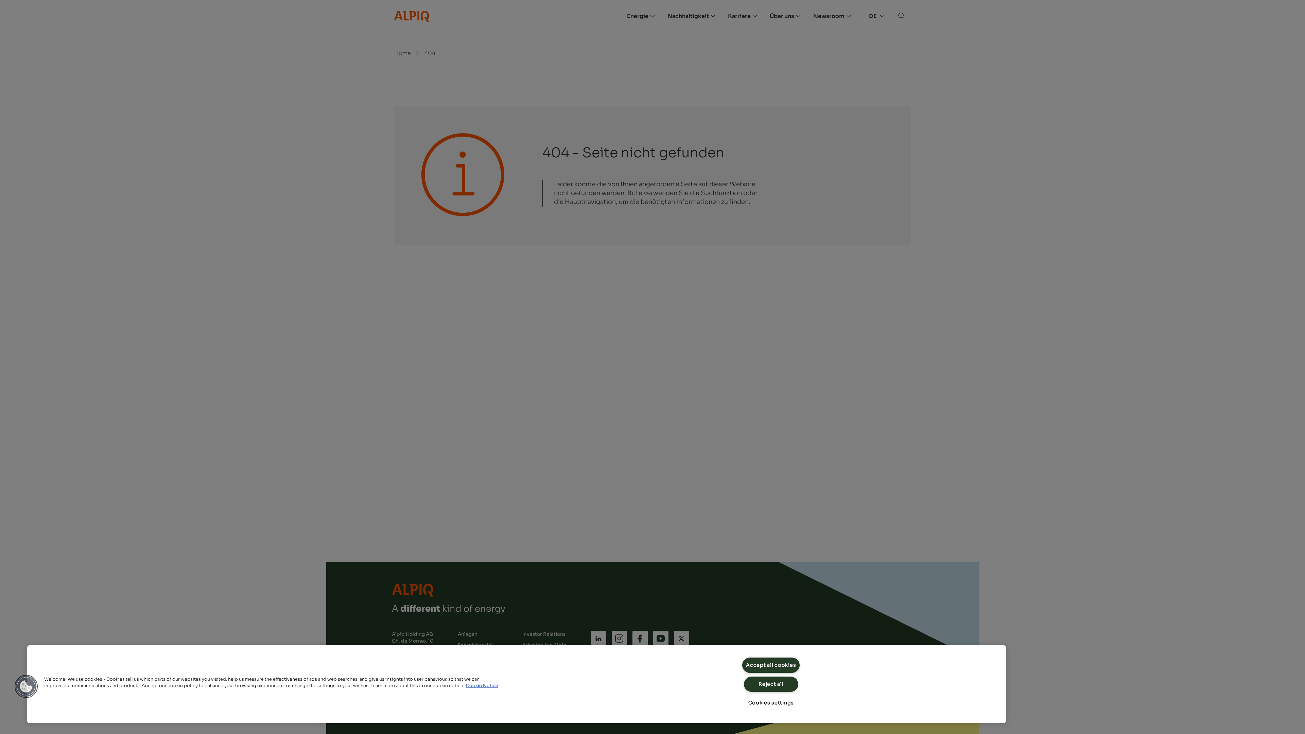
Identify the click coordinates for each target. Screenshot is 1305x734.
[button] (26, 686)
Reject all (771, 684)
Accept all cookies (771, 665)
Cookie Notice (482, 685)
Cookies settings (771, 703)
